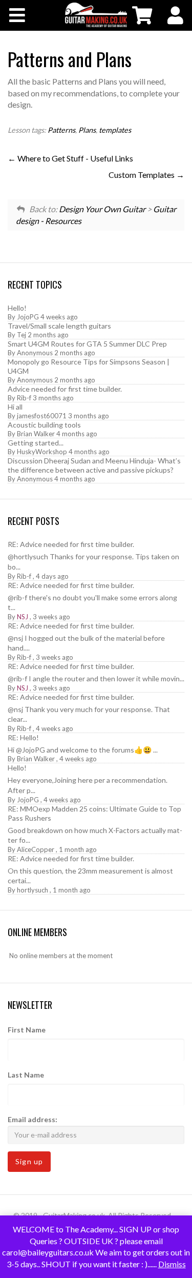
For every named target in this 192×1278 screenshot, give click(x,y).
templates (115, 130)
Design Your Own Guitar (102, 209)
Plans (87, 130)
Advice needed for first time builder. (65, 388)
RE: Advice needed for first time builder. (71, 544)
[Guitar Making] (96, 15)
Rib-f (24, 398)
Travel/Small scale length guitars (59, 325)
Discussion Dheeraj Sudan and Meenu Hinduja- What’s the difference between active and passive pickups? (94, 465)
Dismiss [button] (172, 1264)
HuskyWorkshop (42, 452)
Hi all (15, 406)
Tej (21, 335)
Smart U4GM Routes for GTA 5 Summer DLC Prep (87, 343)
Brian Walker (36, 434)
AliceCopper (35, 849)
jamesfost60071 (42, 416)
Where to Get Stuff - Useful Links (74, 158)
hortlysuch (32, 890)
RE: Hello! (23, 737)
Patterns (61, 130)
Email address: (32, 1119)
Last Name (26, 1074)
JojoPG (28, 317)
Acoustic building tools (44, 424)
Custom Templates (142, 174)
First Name (27, 1029)
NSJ (22, 617)
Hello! (17, 307)
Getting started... (35, 442)
